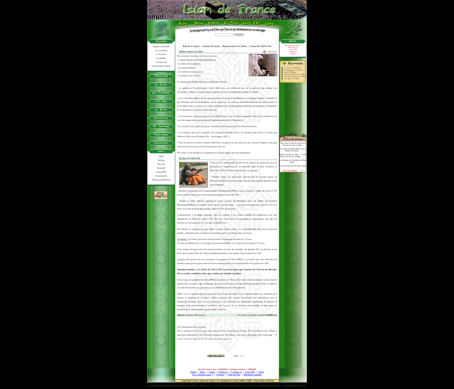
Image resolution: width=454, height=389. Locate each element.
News (199, 25)
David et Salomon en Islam (295, 76)
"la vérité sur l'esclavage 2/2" (218, 338)
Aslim (161, 156)
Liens (270, 25)
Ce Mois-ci (236, 372)
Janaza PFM (161, 172)
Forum (212, 372)
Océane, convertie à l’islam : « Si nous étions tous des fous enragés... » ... (293, 155)
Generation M (161, 176)
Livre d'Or (251, 25)
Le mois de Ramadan (292, 68)
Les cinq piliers (161, 50)
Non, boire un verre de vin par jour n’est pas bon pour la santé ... (293, 144)
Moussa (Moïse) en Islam (294, 74)
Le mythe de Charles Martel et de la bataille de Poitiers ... (293, 150)
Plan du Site (234, 374)
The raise (161, 164)
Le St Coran (161, 54)
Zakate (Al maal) (211, 46)
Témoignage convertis (293, 70)
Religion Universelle (161, 46)
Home (183, 25)
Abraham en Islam (291, 78)
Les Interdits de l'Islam (161, 66)
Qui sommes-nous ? (293, 45)
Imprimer (272, 51)
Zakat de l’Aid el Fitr (261, 46)
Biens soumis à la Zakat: (235, 46)
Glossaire (293, 52)
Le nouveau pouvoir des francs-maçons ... (293, 167)
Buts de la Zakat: (191, 46)
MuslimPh (161, 168)
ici (281, 386)
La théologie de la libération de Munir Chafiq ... (292, 161)
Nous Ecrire (293, 47)
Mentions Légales (253, 374)
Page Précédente (215, 356)
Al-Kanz (161, 160)
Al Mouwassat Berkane (161, 180)
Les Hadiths (161, 58)
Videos (214, 25)
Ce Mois (231, 25)
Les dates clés (161, 62)
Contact (220, 374)
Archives (223, 372)
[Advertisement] (293, 106)
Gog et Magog (290, 72)
